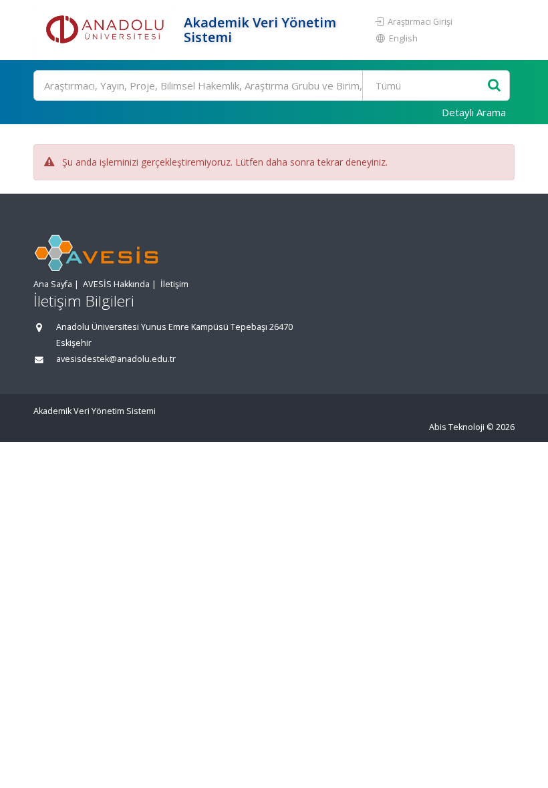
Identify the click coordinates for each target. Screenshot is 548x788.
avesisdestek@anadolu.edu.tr (116, 359)
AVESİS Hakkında (116, 284)
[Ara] (494, 86)
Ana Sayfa (52, 284)
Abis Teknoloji (457, 427)
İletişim (174, 284)
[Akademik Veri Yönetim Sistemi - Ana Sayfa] (106, 30)
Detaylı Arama (474, 112)
